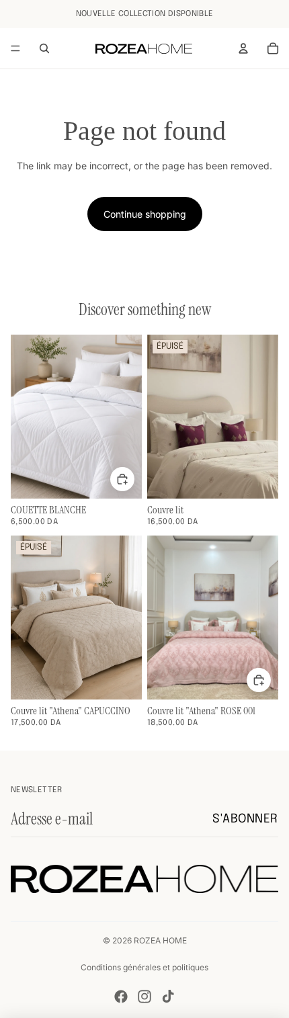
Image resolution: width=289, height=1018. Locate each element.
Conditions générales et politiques (144, 967)
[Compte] (243, 48)
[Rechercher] (44, 48)
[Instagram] (144, 996)
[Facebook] (121, 996)
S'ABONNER (245, 819)
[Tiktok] (168, 996)
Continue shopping (145, 214)
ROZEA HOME (160, 940)
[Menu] (15, 48)
